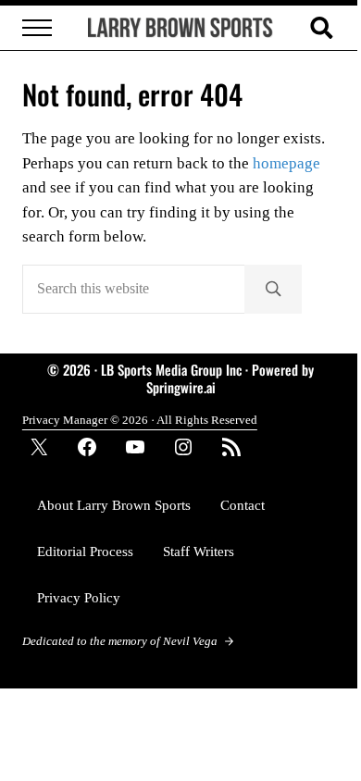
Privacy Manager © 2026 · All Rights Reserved (139, 420)
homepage (286, 163)
